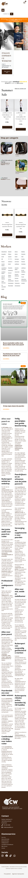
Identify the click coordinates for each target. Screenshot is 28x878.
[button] (2, 10)
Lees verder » (6, 348)
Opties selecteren (7, 127)
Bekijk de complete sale (20, 88)
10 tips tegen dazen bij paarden (13, 406)
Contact (3, 848)
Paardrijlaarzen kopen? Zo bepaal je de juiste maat (12, 354)
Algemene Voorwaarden (18, 874)
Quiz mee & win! (7, 72)
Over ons (3, 837)
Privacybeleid (7, 874)
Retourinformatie (5, 839)
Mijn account (4, 846)
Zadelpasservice (5, 842)
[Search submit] (11, 14)
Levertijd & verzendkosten (7, 844)
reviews (19, 83)
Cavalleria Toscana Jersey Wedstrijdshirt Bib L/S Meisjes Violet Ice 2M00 (21, 117)
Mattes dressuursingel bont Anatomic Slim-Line (7, 224)
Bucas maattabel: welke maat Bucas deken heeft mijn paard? (13, 344)
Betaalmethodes (5, 840)
